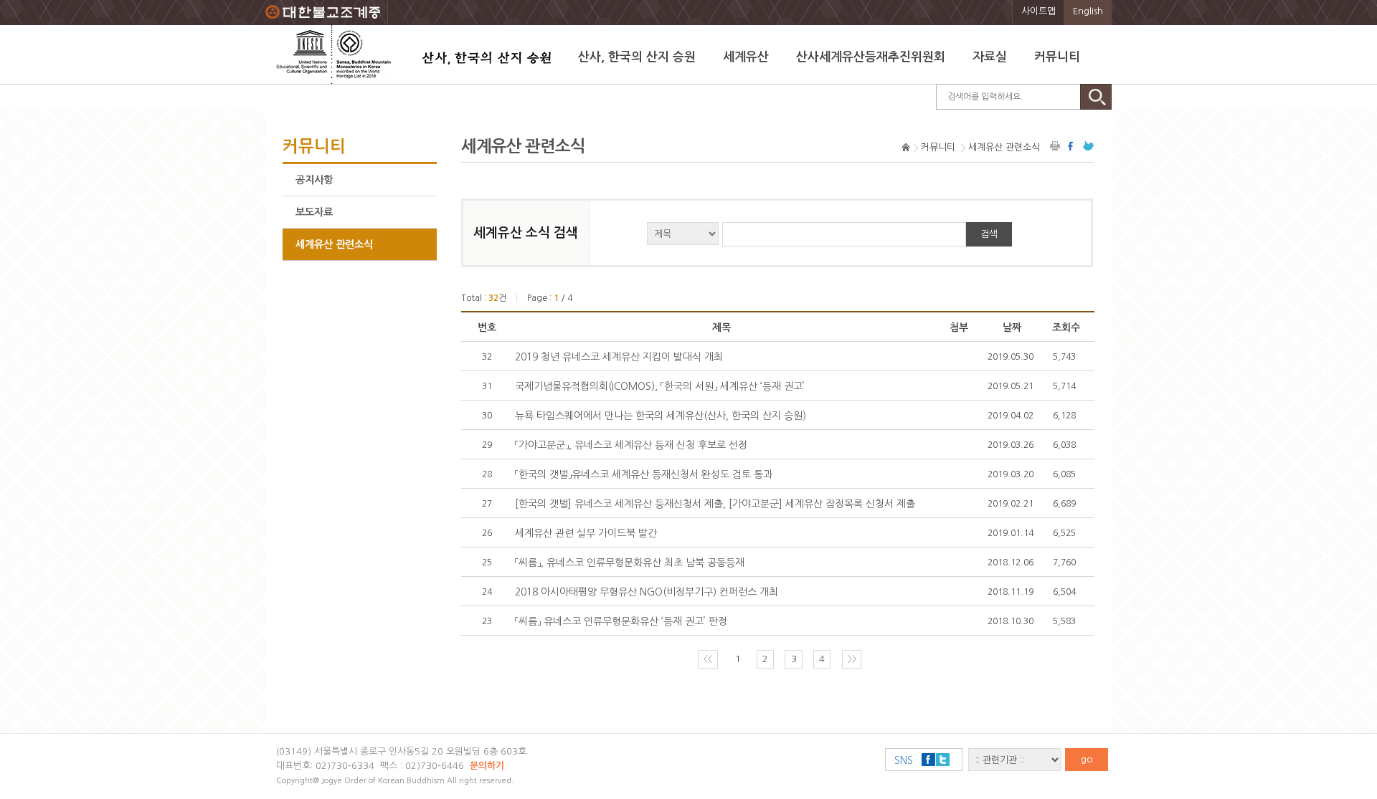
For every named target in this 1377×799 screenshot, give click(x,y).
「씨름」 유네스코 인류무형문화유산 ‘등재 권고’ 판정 (621, 621)
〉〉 (852, 659)
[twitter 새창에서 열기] (1088, 145)
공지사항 (314, 180)
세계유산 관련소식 (334, 244)
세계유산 (746, 57)
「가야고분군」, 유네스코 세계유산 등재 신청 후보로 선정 (631, 445)
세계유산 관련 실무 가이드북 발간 (586, 533)
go (1087, 759)
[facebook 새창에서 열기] (1072, 145)
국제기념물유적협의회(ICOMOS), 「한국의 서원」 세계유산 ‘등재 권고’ (660, 386)
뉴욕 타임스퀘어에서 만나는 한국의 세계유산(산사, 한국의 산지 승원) (660, 416)
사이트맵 (1038, 11)
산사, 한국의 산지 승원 (637, 57)
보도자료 (314, 212)
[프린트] (1055, 145)
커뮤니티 (1057, 57)
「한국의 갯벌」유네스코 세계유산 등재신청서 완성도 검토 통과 (643, 474)
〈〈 (708, 659)
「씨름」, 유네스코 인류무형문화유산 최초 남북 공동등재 (629, 563)
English (1088, 11)
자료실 (990, 57)
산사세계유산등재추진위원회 (870, 57)
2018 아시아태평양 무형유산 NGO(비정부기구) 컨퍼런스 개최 (646, 592)
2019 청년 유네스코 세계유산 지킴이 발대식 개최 (619, 357)
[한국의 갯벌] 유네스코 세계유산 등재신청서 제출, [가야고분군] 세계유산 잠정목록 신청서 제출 (715, 504)
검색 (989, 234)
